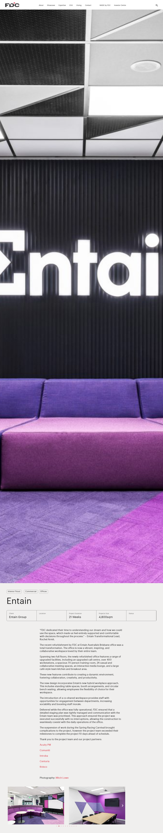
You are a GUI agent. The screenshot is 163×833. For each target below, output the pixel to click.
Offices (43, 591)
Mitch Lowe (62, 778)
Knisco (43, 767)
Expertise (62, 5)
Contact (88, 5)
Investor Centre (120, 5)
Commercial (30, 591)
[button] (10, 805)
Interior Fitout (14, 591)
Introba (44, 756)
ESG (71, 5)
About (41, 5)
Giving (79, 5)
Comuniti (45, 750)
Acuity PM (45, 745)
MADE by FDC (105, 5)
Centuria (44, 761)
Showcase (51, 5)
